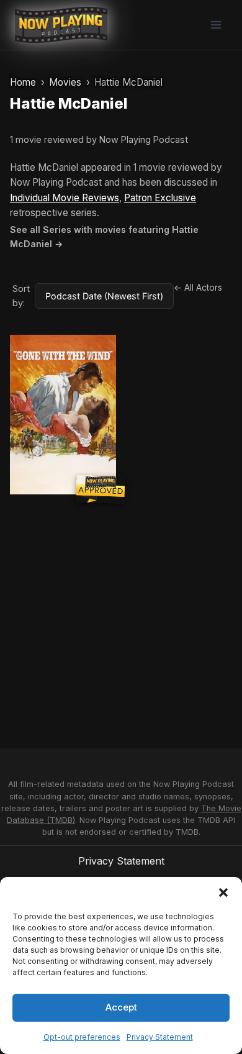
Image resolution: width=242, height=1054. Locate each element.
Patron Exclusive (160, 198)
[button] (223, 892)
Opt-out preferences (81, 1037)
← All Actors (198, 288)
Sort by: (21, 295)
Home (23, 82)
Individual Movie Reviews (64, 198)
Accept (121, 1007)
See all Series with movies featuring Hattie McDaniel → (104, 236)
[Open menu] (215, 24)
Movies (65, 82)
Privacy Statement (160, 1037)
